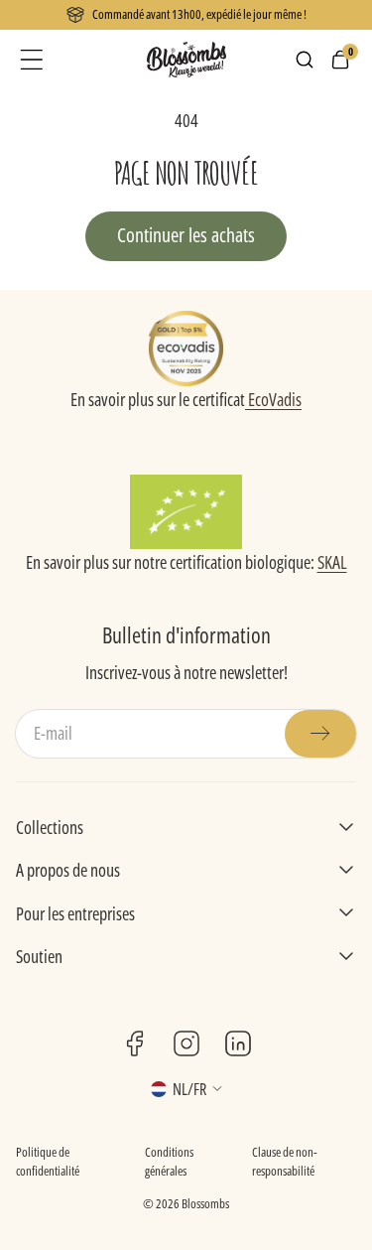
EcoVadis (273, 399)
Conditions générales (169, 1162)
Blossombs (205, 1203)
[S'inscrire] (320, 734)
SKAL (332, 562)
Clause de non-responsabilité (284, 1162)
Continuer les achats (186, 234)
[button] (32, 59)
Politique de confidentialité (47, 1162)
